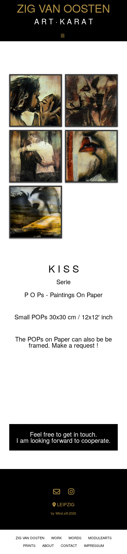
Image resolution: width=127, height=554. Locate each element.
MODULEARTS (100, 537)
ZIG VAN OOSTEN (63, 8)
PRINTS (29, 545)
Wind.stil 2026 (65, 513)
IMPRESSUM (94, 545)
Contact (69, 545)
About (48, 545)
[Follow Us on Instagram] (71, 491)
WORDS (74, 537)
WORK (56, 537)
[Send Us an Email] (56, 491)
